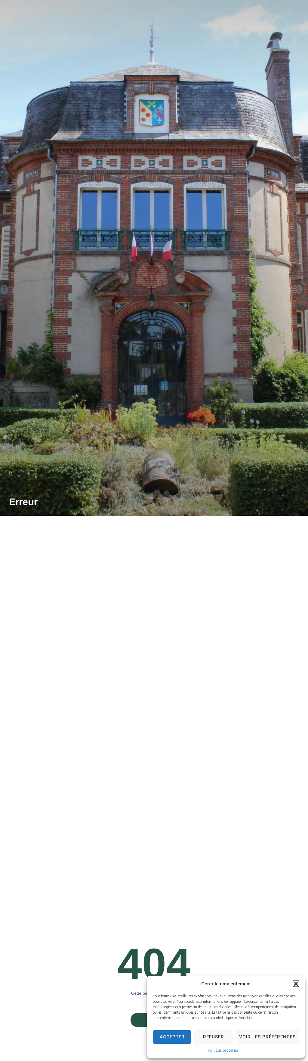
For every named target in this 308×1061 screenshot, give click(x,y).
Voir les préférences (267, 1037)
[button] (296, 984)
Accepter (172, 1037)
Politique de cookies (223, 1050)
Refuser (213, 1037)
